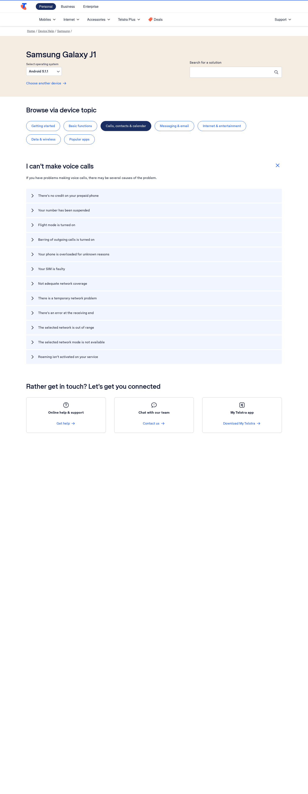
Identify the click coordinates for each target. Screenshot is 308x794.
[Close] (277, 165)
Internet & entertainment (222, 126)
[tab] (43, 126)
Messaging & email (174, 126)
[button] (44, 71)
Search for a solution (205, 62)
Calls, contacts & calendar (126, 126)
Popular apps (79, 139)
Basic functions (80, 126)
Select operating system (42, 64)
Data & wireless (43, 139)
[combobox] (230, 72)
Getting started (43, 126)
